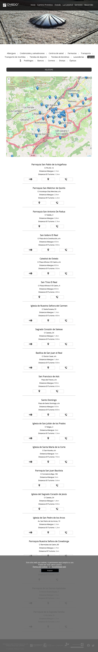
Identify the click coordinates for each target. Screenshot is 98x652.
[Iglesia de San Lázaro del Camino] (65, 126)
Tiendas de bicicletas (60, 57)
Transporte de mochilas (15, 57)
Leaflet (89, 156)
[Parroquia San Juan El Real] (47, 116)
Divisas (62, 60)
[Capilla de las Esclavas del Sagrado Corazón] (54, 112)
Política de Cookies (40, 567)
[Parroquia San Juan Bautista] (86, 77)
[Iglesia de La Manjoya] (60, 138)
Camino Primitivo (45, 5)
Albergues (11, 53)
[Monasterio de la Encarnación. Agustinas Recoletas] (41, 105)
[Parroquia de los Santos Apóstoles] (43, 119)
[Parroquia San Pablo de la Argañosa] (40, 113)
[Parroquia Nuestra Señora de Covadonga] (72, 95)
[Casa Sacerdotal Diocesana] (64, 115)
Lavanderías (78, 57)
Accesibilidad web (59, 567)
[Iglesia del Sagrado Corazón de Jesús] (56, 109)
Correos (51, 60)
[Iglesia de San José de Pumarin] (58, 103)
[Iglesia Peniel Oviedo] (55, 97)
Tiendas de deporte (38, 57)
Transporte (86, 53)
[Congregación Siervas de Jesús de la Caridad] (52, 110)
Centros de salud (56, 53)
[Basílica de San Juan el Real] (54, 110)
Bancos (40, 60)
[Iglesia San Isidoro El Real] (60, 117)
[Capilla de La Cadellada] (78, 96)
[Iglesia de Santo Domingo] (64, 120)
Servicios (78, 5)
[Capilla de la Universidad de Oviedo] (58, 116)
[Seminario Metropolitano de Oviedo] (59, 123)
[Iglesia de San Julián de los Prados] (69, 106)
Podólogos (28, 60)
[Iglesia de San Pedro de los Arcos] (46, 106)
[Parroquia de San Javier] (74, 111)
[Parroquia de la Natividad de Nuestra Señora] (85, 99)
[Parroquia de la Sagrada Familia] (83, 103)
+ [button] (8, 79)
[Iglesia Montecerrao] (38, 130)
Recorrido (88, 5)
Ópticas (73, 60)
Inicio (33, 5)
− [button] (8, 82)
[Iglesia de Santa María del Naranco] (37, 88)
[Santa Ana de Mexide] (36, 136)
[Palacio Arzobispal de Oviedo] (63, 114)
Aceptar (50, 570)
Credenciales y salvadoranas (32, 53)
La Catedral (68, 5)
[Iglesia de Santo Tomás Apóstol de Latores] (12, 157)
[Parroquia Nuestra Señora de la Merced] (50, 97)
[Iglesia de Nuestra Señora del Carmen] (53, 117)
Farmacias (72, 53)
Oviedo (58, 5)
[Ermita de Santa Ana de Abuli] (89, 111)
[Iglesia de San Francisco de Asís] (53, 122)
